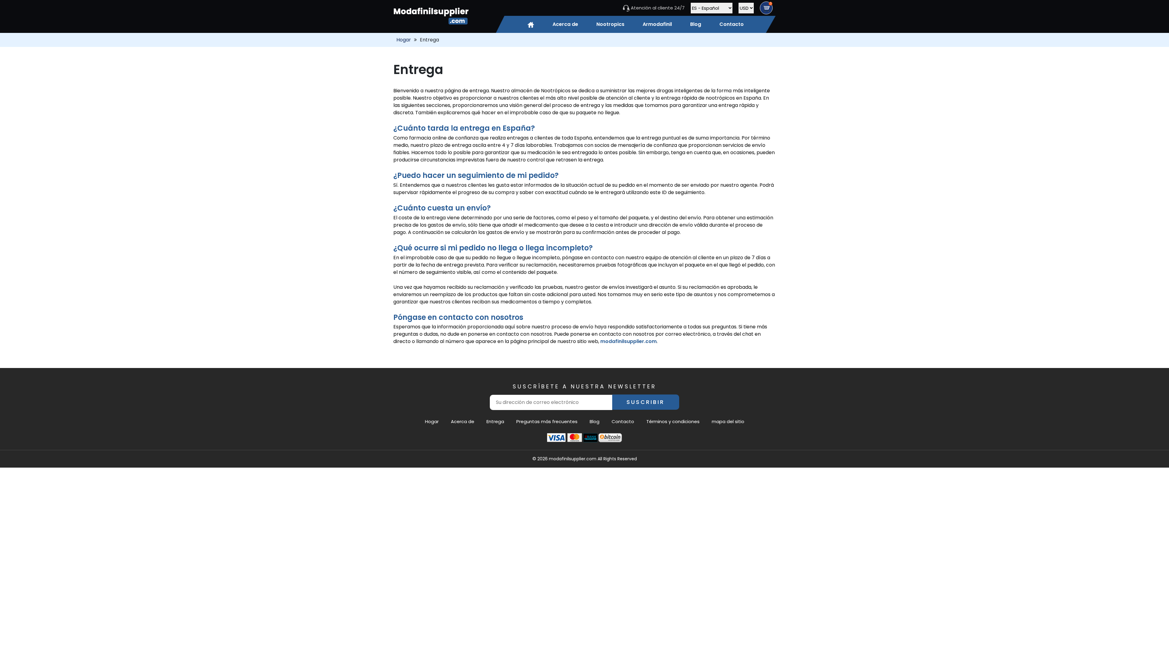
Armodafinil (657, 24)
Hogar (403, 39)
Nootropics (610, 24)
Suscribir (646, 402)
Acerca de (565, 24)
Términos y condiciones (673, 421)
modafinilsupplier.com (628, 341)
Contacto (731, 24)
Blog (695, 24)
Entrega (495, 421)
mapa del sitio (728, 421)
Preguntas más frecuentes (546, 421)
